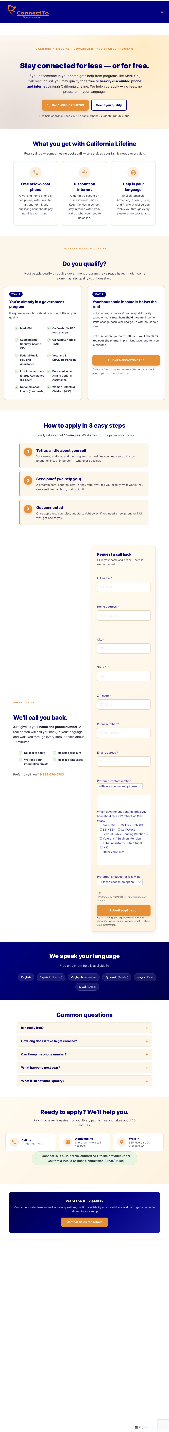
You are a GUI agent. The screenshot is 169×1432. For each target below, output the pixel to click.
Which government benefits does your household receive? (122, 816)
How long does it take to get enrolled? (49, 1041)
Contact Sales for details (84, 1222)
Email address (107, 752)
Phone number (108, 724)
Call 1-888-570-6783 (68, 105)
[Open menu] (162, 11)
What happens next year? (40, 1067)
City (100, 639)
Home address (108, 606)
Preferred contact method (114, 781)
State (101, 667)
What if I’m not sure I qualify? (42, 1081)
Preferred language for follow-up (118, 876)
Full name (104, 578)
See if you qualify (109, 105)
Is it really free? (32, 1027)
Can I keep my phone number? (44, 1054)
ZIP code (104, 695)
